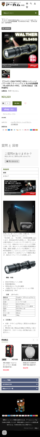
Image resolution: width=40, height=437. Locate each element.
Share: (4, 117)
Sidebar (7, 28)
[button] (25, 103)
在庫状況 (4, 91)
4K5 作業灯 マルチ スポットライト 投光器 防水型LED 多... (10, 365)
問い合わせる (13, 161)
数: (3, 103)
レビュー (6, 176)
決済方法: (4, 126)
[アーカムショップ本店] (20, 405)
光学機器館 (14, 124)
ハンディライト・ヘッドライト (21, 122)
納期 (4, 172)
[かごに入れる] (10, 347)
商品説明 (6, 169)
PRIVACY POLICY (28, 428)
